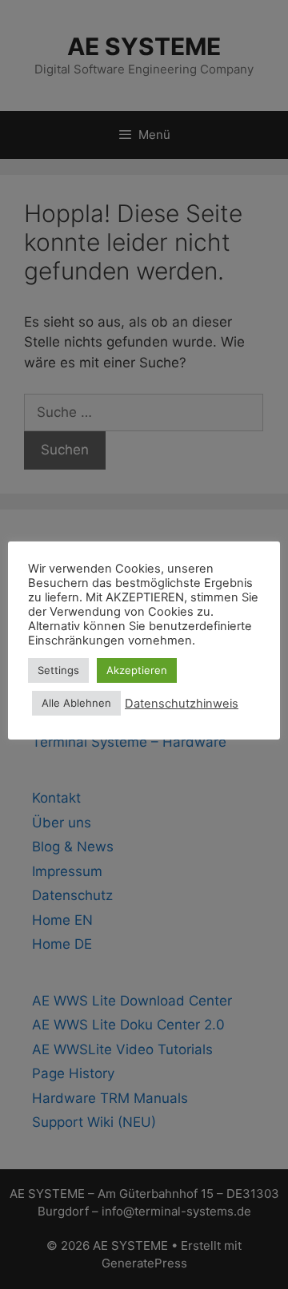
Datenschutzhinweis (181, 703)
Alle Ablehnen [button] (76, 702)
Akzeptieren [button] (136, 670)
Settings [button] (58, 670)
